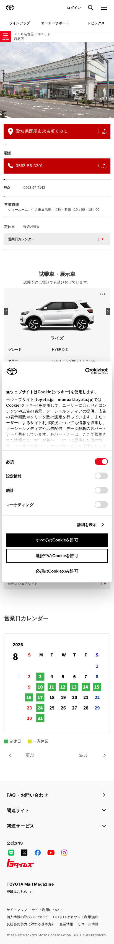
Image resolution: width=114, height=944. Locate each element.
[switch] (101, 476)
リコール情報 (88, 924)
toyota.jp (45, 399)
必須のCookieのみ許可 (57, 571)
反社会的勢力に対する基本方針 (31, 924)
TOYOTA (9, 7)
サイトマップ (17, 910)
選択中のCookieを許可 (57, 555)
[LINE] (11, 852)
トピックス (96, 23)
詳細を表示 (87, 524)
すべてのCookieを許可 (57, 540)
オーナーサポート (55, 23)
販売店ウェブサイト (23, 584)
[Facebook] (37, 852)
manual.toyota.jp (75, 399)
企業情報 (66, 924)
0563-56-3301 (29, 165)
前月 (29, 754)
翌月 (83, 754)
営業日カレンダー (21, 239)
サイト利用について (47, 910)
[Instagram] (64, 852)
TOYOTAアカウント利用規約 (75, 917)
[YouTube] (50, 852)
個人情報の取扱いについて (27, 917)
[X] (24, 852)
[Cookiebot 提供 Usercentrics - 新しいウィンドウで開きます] (83, 371)
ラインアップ (19, 23)
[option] (57, 80)
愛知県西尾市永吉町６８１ (42, 131)
